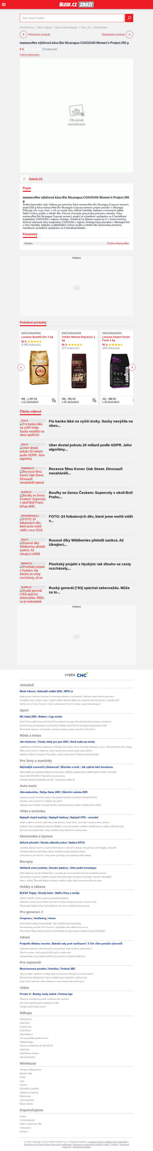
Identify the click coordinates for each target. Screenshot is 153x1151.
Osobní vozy (26, 1027)
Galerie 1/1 (36, 178)
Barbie (23, 1077)
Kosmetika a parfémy (29, 1088)
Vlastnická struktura (82, 1147)
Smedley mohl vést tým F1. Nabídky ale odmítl (41, 801)
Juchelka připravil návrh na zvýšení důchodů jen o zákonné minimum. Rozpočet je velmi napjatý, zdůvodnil (68, 848)
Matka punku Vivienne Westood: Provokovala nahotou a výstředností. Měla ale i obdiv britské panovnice (67, 696)
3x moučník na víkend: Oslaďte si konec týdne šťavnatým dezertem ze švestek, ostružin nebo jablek (65, 877)
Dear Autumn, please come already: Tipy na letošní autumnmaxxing (50, 923)
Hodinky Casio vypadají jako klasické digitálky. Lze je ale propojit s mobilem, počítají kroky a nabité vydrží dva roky (72, 826)
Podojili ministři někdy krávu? (33, 1007)
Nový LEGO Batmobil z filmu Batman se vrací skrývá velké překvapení (52, 981)
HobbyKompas (26, 1042)
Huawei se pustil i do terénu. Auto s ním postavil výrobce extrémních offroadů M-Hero (58, 797)
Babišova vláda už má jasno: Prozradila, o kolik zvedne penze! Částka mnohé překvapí (59, 754)
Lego (22, 1081)
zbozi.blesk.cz (27, 27)
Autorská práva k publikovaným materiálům (108, 1142)
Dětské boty (25, 1096)
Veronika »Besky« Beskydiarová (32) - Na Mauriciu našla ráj (47, 780)
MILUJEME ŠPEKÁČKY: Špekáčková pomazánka (42, 776)
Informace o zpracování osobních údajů (91, 1144)
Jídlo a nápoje (45, 27)
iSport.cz (26, 563)
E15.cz (24, 420)
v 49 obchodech (110, 401)
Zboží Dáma (25, 1030)
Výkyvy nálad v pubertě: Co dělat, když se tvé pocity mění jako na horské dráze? (56, 974)
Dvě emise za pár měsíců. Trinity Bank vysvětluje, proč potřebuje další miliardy (55, 855)
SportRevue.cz (30, 516)
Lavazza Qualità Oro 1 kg (37, 336)
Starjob (23, 1116)
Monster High (26, 1073)
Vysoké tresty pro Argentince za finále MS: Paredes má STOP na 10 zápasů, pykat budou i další (63, 725)
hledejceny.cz (26, 1019)
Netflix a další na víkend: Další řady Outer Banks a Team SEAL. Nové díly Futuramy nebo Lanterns (65, 822)
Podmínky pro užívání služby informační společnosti (47, 1144)
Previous (21, 367)
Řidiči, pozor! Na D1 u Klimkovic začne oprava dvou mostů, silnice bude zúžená (56, 751)
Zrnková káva (100, 27)
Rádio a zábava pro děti (30, 1124)
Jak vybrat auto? (27, 1057)
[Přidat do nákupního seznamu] (54, 400)
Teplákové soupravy (29, 1092)
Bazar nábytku (26, 1104)
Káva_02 (85, 27)
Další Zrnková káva (31, 333)
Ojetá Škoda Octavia (29, 1053)
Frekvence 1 (25, 1128)
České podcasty (27, 1120)
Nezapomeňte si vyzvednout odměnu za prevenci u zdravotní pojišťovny (52, 956)
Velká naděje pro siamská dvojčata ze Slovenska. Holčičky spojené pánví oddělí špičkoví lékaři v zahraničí (68, 772)
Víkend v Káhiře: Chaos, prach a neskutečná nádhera (44, 898)
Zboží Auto (24, 1049)
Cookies (114, 1144)
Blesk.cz (26, 492)
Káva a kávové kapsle (66, 27)
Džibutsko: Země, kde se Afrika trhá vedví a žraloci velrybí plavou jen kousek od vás (58, 902)
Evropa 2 (24, 1131)
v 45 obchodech (70, 401)
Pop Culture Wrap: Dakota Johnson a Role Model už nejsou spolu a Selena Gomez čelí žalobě (62, 931)
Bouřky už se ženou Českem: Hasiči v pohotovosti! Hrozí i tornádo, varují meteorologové (60, 704)
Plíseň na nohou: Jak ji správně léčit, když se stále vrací (45, 952)
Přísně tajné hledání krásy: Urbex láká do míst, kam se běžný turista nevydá (54, 906)
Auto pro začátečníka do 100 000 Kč (36, 1046)
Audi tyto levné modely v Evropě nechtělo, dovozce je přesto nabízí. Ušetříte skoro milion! (60, 805)
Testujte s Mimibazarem (30, 1070)
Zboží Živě (24, 1023)
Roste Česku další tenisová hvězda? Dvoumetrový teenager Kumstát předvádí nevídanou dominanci (65, 721)
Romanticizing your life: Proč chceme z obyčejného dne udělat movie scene (54, 927)
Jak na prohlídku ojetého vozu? (34, 1038)
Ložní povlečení (27, 1100)
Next (132, 367)
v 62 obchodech (29, 401)
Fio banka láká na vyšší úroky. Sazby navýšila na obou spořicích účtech (52, 851)
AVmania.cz (27, 468)
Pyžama (23, 1085)
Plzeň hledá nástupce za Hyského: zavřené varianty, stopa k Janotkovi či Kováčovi (57, 729)
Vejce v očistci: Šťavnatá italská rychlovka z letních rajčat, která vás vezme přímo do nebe (61, 880)
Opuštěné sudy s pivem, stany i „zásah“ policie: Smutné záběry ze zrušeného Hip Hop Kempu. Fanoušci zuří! (69, 700)
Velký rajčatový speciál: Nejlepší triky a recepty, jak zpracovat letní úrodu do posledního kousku (63, 873)
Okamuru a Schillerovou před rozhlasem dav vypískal (44, 999)
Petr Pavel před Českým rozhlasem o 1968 (39, 1003)
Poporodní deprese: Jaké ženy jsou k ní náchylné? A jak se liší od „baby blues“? (56, 948)
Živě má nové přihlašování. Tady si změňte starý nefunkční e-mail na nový (53, 830)
